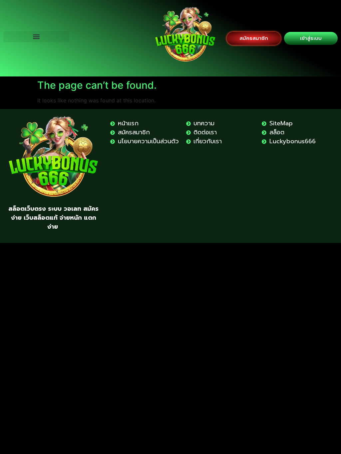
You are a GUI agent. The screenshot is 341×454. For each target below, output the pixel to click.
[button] (36, 36)
